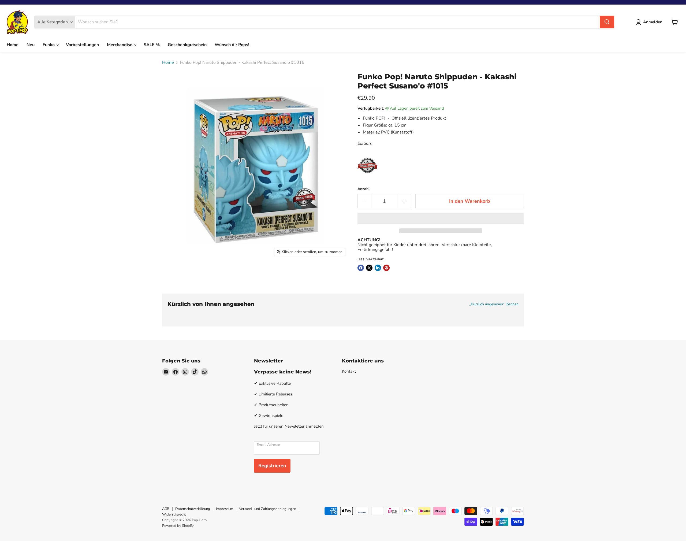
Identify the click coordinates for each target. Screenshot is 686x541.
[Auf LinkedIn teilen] (378, 268)
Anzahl (363, 189)
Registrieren (272, 465)
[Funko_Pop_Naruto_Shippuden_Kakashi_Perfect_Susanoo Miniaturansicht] (172, 274)
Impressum (224, 508)
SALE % (152, 45)
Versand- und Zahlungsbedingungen (267, 508)
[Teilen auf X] (369, 268)
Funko (49, 45)
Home (12, 45)
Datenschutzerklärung (192, 508)
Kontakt (349, 371)
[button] (440, 218)
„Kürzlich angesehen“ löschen (494, 304)
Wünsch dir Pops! (232, 45)
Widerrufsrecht (174, 514)
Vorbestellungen (82, 45)
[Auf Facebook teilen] (360, 268)
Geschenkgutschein (187, 45)
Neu (31, 45)
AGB (165, 508)
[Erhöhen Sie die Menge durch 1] (404, 201)
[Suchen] (607, 22)
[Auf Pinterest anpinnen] (386, 268)
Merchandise (120, 45)
